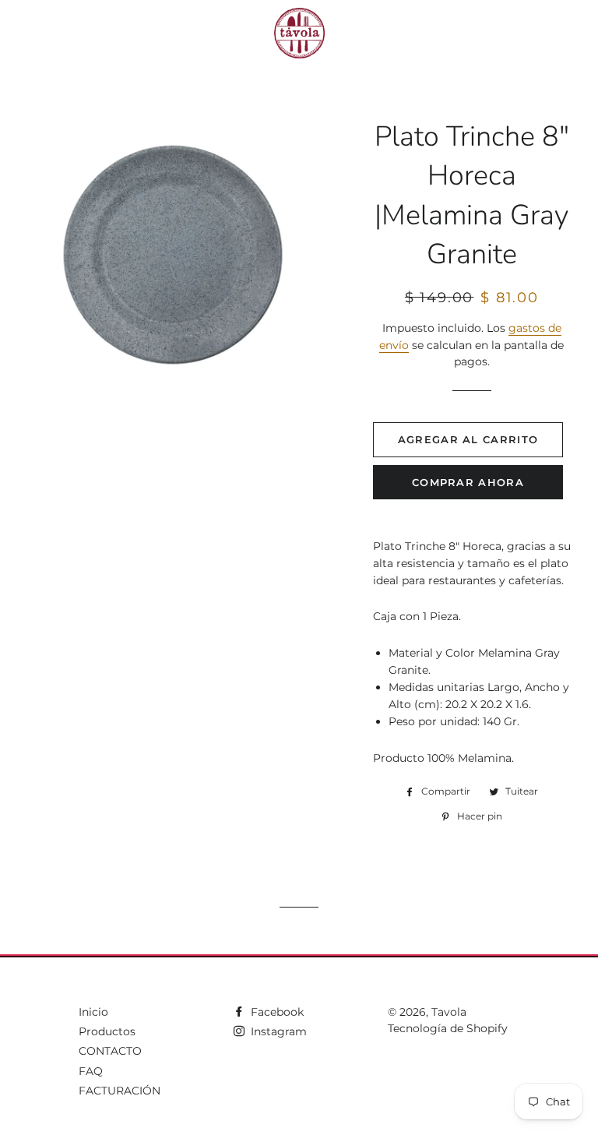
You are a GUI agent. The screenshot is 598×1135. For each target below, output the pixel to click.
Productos (107, 1031)
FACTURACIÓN (119, 1091)
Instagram (277, 1031)
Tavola (448, 1012)
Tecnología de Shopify (448, 1028)
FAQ (91, 1071)
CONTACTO (110, 1051)
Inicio (93, 1012)
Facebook (276, 1012)
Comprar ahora (468, 482)
